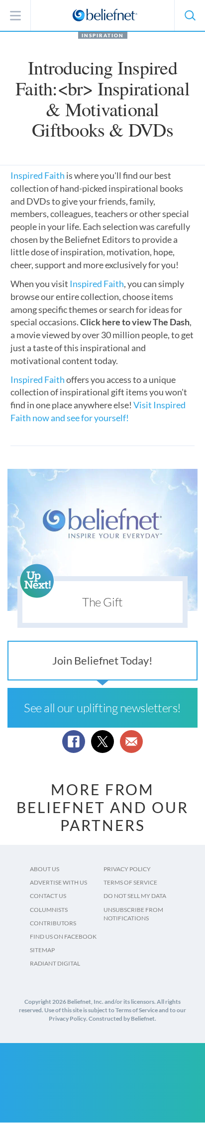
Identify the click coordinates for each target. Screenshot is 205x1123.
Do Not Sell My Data (134, 895)
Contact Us (48, 895)
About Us (44, 869)
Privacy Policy (127, 869)
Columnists (49, 909)
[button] (189, 15)
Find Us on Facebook (63, 936)
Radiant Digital (55, 963)
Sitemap (42, 950)
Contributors (53, 923)
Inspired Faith (38, 175)
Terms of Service (130, 882)
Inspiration (103, 35)
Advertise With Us (58, 882)
